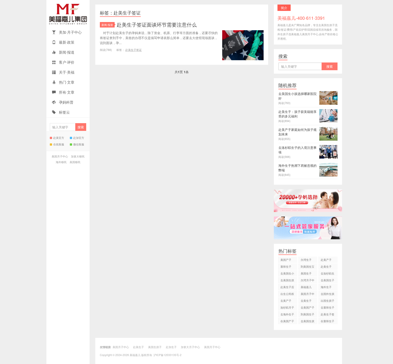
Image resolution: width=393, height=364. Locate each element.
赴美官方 (58, 138)
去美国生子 (327, 280)
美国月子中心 (60, 156)
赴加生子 (171, 347)
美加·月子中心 (70, 32)
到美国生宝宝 (307, 267)
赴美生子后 (287, 287)
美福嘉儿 (68, 13)
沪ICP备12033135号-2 (167, 355)
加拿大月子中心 (190, 347)
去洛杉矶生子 (327, 274)
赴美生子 (326, 266)
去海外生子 (287, 314)
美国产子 (285, 260)
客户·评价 (66, 62)
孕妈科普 (65, 102)
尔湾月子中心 (307, 280)
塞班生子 (285, 266)
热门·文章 (66, 82)
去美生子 (306, 300)
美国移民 (75, 162)
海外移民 (61, 162)
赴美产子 (326, 260)
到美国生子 (307, 314)
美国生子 (306, 273)
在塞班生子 (327, 321)
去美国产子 (307, 307)
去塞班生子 (327, 307)
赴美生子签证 (133, 50)
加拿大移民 (78, 156)
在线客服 (58, 144)
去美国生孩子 (287, 280)
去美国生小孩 (287, 274)
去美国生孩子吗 (307, 321)
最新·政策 (66, 42)
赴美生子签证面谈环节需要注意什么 (157, 24)
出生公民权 (287, 294)
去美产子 (285, 300)
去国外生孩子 (327, 294)
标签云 (64, 112)
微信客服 (78, 144)
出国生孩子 (327, 300)
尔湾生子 (306, 260)
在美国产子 (287, 321)
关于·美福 (66, 72)
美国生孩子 (155, 347)
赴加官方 (78, 138)
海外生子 (326, 287)
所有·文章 (66, 92)
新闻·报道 (66, 52)
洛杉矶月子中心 (287, 308)
